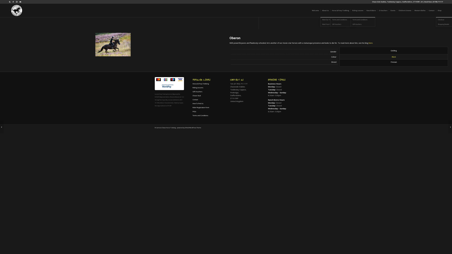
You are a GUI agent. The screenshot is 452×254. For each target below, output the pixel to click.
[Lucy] (450, 127)
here (371, 43)
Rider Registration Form (201, 107)
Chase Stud (197, 96)
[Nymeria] (2, 127)
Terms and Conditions (200, 115)
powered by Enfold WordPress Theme (189, 128)
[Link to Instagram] (16, 2)
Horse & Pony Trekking (201, 84)
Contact (195, 100)
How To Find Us (198, 103)
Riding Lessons (198, 88)
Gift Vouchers (197, 92)
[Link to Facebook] (13, 2)
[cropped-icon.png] (16, 10)
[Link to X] (9, 2)
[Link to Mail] (20, 2)
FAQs (194, 111)
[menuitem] (315, 10)
